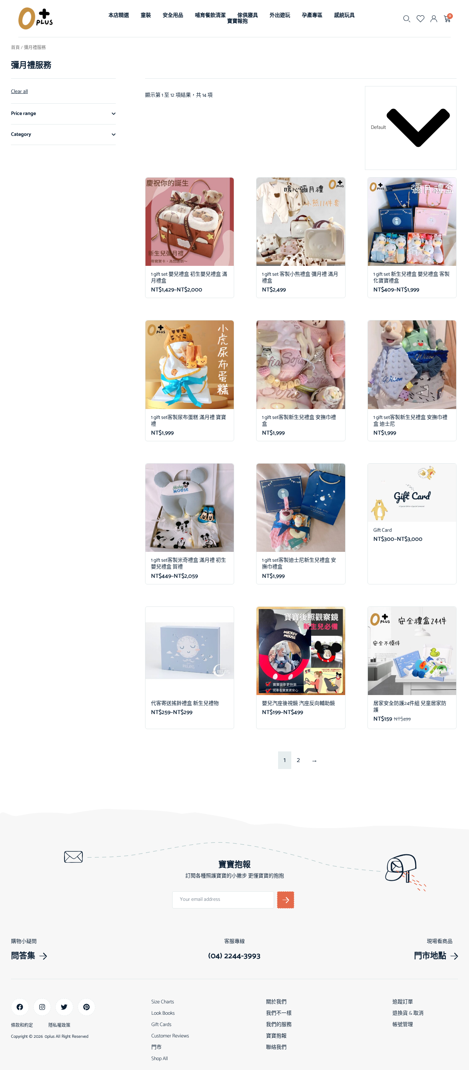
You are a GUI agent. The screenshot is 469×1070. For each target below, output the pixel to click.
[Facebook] (20, 1007)
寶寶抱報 (276, 1036)
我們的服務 (279, 1025)
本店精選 (118, 15)
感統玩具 (344, 15)
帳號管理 (402, 1025)
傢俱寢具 (247, 15)
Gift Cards (161, 1025)
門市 (156, 1047)
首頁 (15, 47)
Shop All (159, 1059)
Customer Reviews (170, 1036)
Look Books (163, 1013)
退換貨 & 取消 (408, 1013)
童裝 (146, 15)
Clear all (19, 92)
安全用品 (173, 15)
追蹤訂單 (402, 1002)
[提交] (285, 900)
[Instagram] (42, 1007)
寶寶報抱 (237, 21)
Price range (23, 113)
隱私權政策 (59, 1025)
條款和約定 (22, 1025)
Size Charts (162, 1002)
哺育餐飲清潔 (210, 15)
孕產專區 (312, 15)
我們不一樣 (279, 1013)
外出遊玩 (280, 15)
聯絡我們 (276, 1047)
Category (21, 134)
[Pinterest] (87, 1007)
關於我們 (276, 1002)
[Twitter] (64, 1007)
